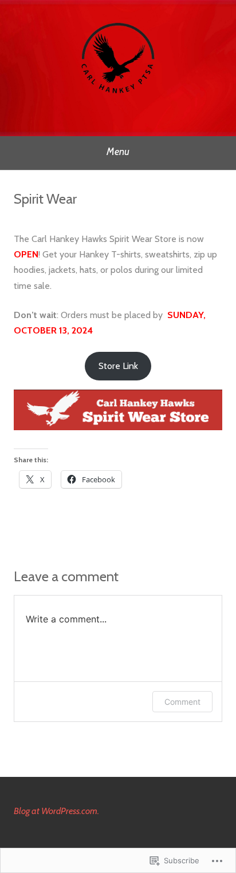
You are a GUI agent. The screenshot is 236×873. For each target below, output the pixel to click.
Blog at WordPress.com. (56, 810)
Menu (118, 151)
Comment (182, 702)
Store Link (118, 365)
